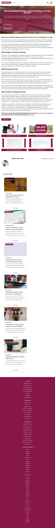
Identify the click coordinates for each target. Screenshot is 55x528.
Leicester (27, 518)
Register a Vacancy (27, 383)
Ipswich (27, 490)
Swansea (27, 469)
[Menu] (51, 2)
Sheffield (27, 478)
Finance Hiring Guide (27, 391)
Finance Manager (27, 428)
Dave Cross (9, 24)
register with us (42, 113)
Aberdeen (27, 494)
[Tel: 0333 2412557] (48, 2)
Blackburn (27, 471)
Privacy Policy (27, 418)
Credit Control (27, 438)
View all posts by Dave (47, 158)
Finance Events (28, 414)
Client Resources (27, 385)
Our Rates (28, 393)
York (27, 504)
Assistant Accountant (27, 434)
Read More (15, 208)
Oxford (27, 512)
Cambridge (27, 453)
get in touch (31, 114)
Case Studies (27, 395)
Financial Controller (27, 426)
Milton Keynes (27, 474)
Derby (27, 514)
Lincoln (27, 496)
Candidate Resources (27, 406)
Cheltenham (27, 502)
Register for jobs (27, 402)
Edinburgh (27, 465)
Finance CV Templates (27, 408)
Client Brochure (27, 397)
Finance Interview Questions (27, 410)
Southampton (27, 508)
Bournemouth (27, 510)
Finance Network (27, 412)
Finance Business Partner (28, 440)
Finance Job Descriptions (27, 389)
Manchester (27, 463)
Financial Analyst (27, 444)
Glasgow (27, 484)
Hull (27, 516)
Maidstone (27, 480)
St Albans (27, 476)
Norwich (27, 522)
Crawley (27, 451)
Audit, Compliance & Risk (27, 442)
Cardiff (27, 488)
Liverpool (27, 486)
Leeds (27, 459)
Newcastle (27, 461)
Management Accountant (27, 430)
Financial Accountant (27, 432)
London (27, 449)
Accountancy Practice (27, 424)
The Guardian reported (35, 57)
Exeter (27, 506)
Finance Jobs (27, 404)
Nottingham (27, 467)
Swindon (27, 499)
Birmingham (27, 457)
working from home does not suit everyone (28, 79)
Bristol (27, 455)
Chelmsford (27, 492)
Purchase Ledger (27, 436)
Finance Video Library (27, 416)
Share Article (7, 28)
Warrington (27, 520)
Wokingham (27, 482)
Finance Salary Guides (27, 387)
